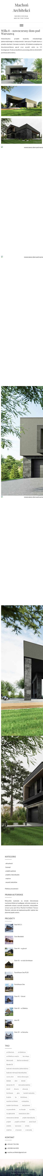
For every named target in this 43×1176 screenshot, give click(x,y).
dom (16, 1081)
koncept (8, 867)
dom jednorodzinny (24, 1085)
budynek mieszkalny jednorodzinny (17, 1068)
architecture (10, 1052)
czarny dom (10, 1077)
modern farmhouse (12, 1105)
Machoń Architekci (21, 7)
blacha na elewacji (22, 1060)
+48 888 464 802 (13, 1148)
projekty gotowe (11, 871)
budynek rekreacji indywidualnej (16, 1073)
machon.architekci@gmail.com (16, 1152)
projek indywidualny (28, 1118)
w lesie (27, 1126)
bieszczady (9, 1060)
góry (18, 1093)
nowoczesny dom (24, 1113)
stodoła (8, 1126)
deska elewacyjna (23, 1077)
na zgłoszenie (10, 1113)
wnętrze (8, 878)
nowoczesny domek (12, 1118)
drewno (16, 1089)
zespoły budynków (11, 882)
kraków (8, 1097)
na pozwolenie (10, 1109)
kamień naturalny (29, 1093)
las (16, 1097)
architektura (22, 1052)
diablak (8, 1081)
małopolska (25, 1101)
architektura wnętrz (12, 1056)
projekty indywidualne (12, 875)
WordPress (28, 1173)
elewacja (25, 1089)
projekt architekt (20, 1122)
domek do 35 (10, 1085)
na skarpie (22, 1109)
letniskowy (23, 1097)
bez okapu (26, 1056)
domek (23, 1081)
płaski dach (32, 1122)
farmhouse (9, 1093)
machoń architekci (12, 1101)
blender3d (9, 1064)
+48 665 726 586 (13, 1144)
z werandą (28, 1130)
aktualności (9, 863)
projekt (8, 1122)
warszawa (18, 1126)
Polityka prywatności (11, 889)
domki (8, 1089)
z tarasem (18, 1130)
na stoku (32, 1109)
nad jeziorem (26, 1105)
